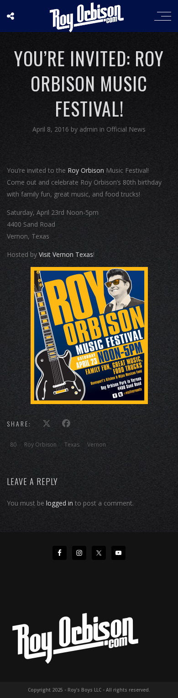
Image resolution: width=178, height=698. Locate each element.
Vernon (96, 444)
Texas (71, 444)
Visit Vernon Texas (66, 254)
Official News (126, 129)
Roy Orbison (86, 170)
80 (13, 444)
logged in (59, 503)
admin (89, 129)
